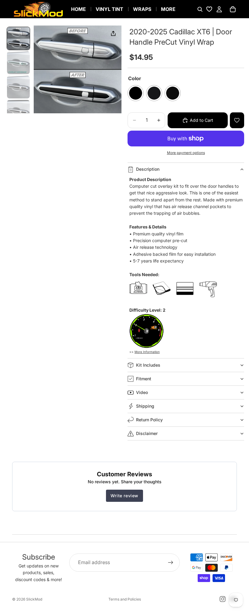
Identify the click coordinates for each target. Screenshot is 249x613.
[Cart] (232, 9)
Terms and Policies (124, 599)
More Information (147, 352)
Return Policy (149, 419)
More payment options (186, 153)
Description (147, 169)
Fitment (143, 378)
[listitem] (168, 9)
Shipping (145, 406)
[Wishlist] (209, 9)
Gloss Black (136, 93)
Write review (124, 495)
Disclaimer (147, 433)
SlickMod (34, 599)
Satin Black (173, 93)
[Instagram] (222, 599)
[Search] (199, 9)
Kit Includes (148, 365)
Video (142, 392)
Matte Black (154, 93)
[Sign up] (170, 562)
